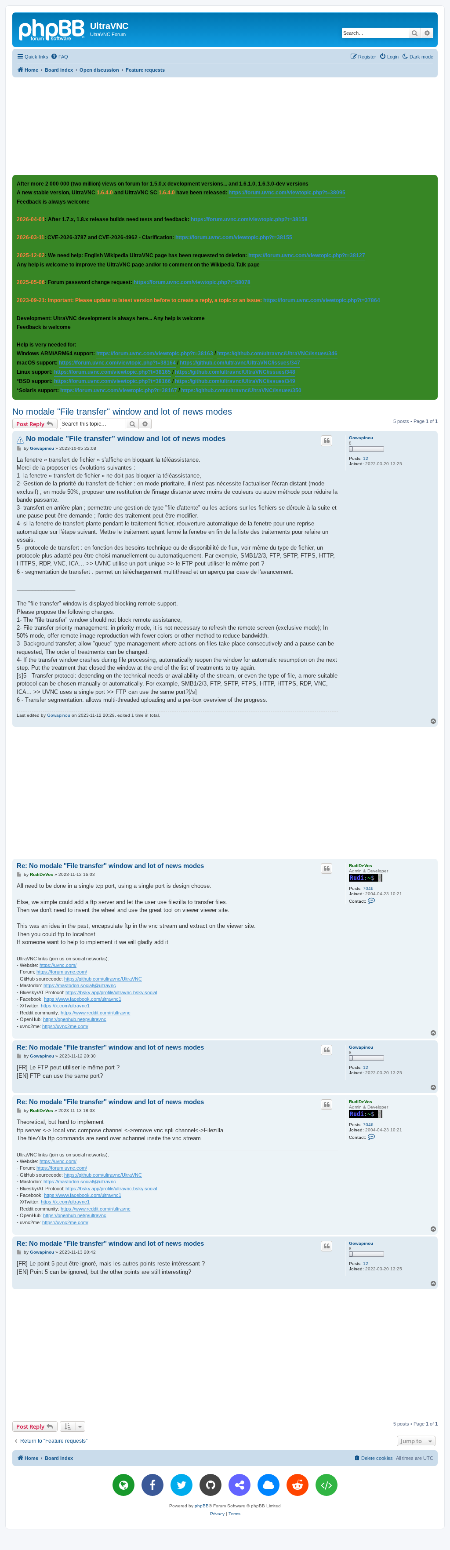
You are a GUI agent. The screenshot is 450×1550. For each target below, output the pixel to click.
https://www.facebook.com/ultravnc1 (82, 999)
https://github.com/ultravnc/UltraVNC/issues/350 (241, 390)
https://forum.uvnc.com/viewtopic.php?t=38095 (287, 193)
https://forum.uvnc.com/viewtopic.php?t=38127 (306, 255)
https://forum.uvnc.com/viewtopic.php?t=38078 (192, 282)
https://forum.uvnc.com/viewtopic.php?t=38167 (118, 390)
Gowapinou (361, 437)
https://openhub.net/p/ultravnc (74, 1019)
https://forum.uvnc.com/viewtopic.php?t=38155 (233, 237)
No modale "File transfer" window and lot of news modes (122, 411)
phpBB (202, 1505)
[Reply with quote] (326, 440)
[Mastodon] (239, 1485)
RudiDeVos (360, 865)
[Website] (123, 1485)
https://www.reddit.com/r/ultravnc (96, 1012)
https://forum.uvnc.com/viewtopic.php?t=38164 (117, 363)
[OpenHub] (327, 1485)
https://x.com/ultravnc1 (65, 1005)
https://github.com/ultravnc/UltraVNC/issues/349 (235, 381)
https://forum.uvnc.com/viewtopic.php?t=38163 (154, 353)
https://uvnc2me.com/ (65, 1026)
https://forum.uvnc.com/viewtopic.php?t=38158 (249, 219)
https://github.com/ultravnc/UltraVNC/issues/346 (277, 353)
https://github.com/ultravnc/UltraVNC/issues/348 (235, 372)
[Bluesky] (268, 1485)
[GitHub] (210, 1485)
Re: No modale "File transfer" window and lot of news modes (110, 865)
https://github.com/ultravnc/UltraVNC (103, 978)
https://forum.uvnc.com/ (61, 971)
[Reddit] (297, 1485)
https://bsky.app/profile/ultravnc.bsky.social (111, 992)
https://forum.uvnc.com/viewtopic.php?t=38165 (112, 372)
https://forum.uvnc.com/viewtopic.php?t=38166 (112, 381)
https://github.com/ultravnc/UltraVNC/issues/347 (240, 363)
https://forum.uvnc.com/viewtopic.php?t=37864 (321, 300)
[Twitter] (181, 1485)
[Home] (52, 29)
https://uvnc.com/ (58, 965)
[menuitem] (59, 56)
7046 (368, 888)
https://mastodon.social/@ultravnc (80, 985)
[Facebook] (152, 1485)
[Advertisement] (225, 126)
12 (365, 458)
